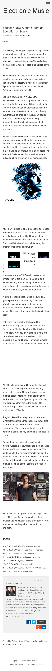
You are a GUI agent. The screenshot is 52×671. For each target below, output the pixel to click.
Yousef (18, 644)
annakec (19, 583)
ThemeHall (39, 665)
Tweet (5, 41)
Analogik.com (23, 590)
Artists (14, 641)
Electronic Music (26, 10)
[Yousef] (26, 486)
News (20, 641)
